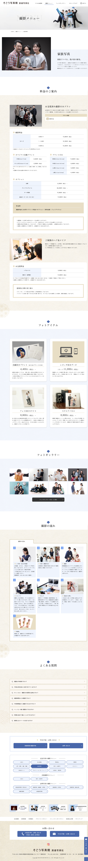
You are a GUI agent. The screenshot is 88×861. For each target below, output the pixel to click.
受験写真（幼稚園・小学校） (39, 787)
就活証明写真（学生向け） (22, 787)
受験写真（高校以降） (75, 787)
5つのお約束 (38, 3)
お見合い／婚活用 (57, 770)
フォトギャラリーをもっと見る (48, 499)
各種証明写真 (39, 791)
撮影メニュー (49, 3)
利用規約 (31, 819)
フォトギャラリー (61, 3)
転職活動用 (21, 791)
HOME (12, 31)
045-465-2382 (33, 834)
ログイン (84, 3)
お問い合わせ (66, 745)
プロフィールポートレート (39, 770)
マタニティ (74, 766)
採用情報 (23, 819)
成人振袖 (39, 762)
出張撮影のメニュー (48, 775)
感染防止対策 (69, 819)
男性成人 (57, 762)
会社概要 (16, 819)
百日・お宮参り (57, 766)
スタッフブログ (73, 3)
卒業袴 (74, 762)
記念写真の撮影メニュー (48, 758)
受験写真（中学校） (57, 787)
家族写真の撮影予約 (30, 745)
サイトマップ (79, 819)
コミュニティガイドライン (56, 819)
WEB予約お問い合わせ (86, 847)
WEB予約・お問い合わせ (66, 834)
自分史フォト (22, 770)
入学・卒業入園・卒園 (21, 766)
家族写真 (39, 766)
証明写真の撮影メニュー (48, 783)
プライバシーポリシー (41, 819)
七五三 (21, 762)
